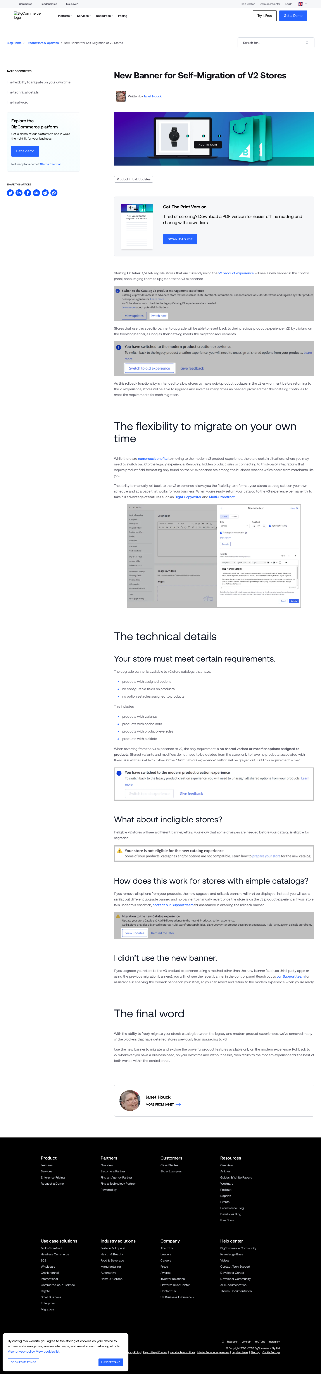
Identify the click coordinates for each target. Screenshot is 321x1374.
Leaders (165, 1254)
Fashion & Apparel (113, 1248)
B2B (44, 1260)
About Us (166, 1248)
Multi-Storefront (222, 497)
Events (225, 1202)
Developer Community (235, 1279)
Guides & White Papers (236, 1177)
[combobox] (276, 43)
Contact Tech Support (235, 1266)
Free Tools (227, 1220)
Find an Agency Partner (116, 1177)
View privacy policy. (21, 1351)
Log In (288, 3)
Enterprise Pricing (53, 1177)
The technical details (22, 92)
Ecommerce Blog (232, 1208)
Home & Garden (112, 1279)
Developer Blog (230, 1214)
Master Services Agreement (213, 1352)
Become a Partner (113, 1171)
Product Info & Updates (43, 43)
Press (164, 1266)
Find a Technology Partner (118, 1183)
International (49, 1279)
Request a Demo (52, 1183)
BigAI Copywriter (188, 497)
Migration (47, 1309)
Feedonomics (49, 3)
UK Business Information (177, 1297)
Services (46, 1171)
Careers (165, 1260)
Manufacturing (111, 1266)
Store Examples (171, 1171)
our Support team (290, 976)
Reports (225, 1196)
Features (47, 1165)
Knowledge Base (231, 1254)
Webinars (226, 1183)
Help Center (248, 3)
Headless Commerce (55, 1254)
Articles (225, 1171)
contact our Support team (173, 905)
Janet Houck (153, 96)
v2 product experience (236, 273)
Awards (165, 1272)
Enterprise (48, 1303)
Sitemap (255, 1352)
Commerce (25, 3)
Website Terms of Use (182, 1352)
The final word (17, 102)
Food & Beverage (112, 1260)
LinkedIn (246, 1341)
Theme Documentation (236, 1291)
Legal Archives (240, 1352)
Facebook (232, 1341)
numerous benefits (152, 458)
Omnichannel (50, 1272)
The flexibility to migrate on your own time (39, 82)
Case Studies (169, 1165)
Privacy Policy (133, 1352)
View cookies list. (48, 1351)
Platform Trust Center (175, 1285)
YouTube (260, 1341)
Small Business (51, 1297)
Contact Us (168, 1291)
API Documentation (233, 1285)
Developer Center (270, 3)
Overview (107, 1165)
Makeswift (72, 3)
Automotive (108, 1272)
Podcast (225, 1189)
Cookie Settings (271, 1352)
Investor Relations (172, 1279)
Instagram (274, 1341)
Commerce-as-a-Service (58, 1285)
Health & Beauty (112, 1254)
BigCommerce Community (238, 1248)
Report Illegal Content (155, 1352)
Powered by (109, 1189)
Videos (225, 1260)
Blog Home (14, 43)
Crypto (45, 1291)
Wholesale (48, 1266)
